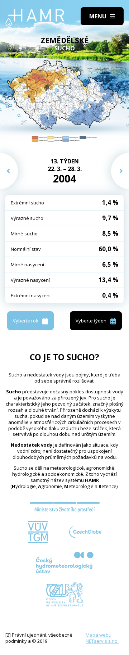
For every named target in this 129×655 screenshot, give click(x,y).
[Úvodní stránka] (34, 18)
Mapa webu (98, 635)
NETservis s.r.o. (102, 641)
